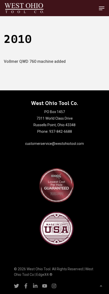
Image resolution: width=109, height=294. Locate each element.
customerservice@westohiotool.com (54, 144)
